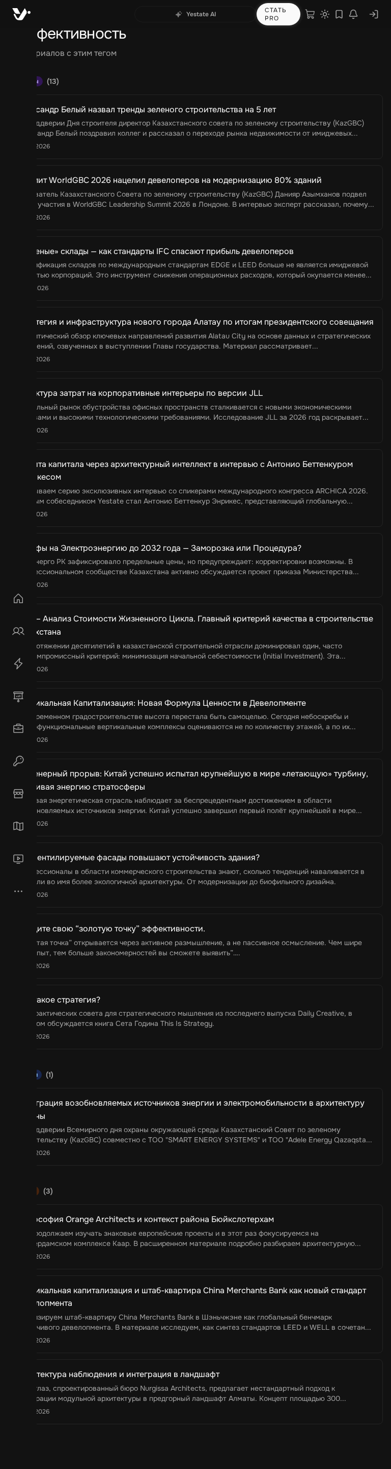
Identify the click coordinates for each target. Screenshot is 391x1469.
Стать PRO (276, 14)
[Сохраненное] (339, 14)
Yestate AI (201, 14)
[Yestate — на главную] (21, 14)
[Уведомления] (353, 14)
